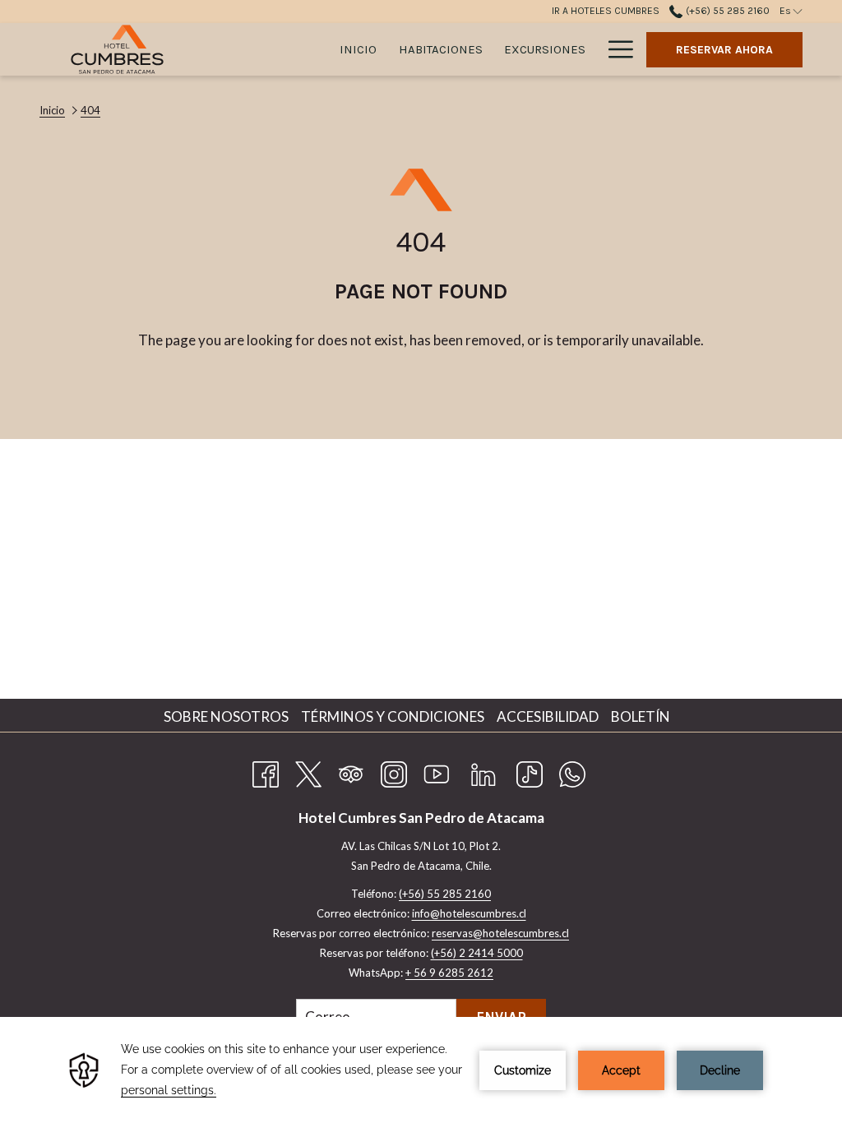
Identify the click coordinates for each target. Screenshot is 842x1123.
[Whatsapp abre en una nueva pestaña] (572, 771)
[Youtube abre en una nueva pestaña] (436, 771)
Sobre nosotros (228, 716)
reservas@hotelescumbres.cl (500, 933)
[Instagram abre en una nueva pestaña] (394, 771)
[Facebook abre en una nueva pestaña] (265, 771)
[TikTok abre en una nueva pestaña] (529, 771)
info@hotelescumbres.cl (469, 913)
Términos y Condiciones (394, 716)
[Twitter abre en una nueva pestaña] (308, 771)
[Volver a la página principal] (117, 49)
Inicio (52, 110)
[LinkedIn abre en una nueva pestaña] (483, 771)
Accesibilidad (550, 716)
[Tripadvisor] (351, 771)
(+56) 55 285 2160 (726, 10)
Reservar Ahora (724, 50)
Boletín (640, 716)
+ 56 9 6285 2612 (449, 972)
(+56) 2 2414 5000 (477, 952)
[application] (421, 1070)
